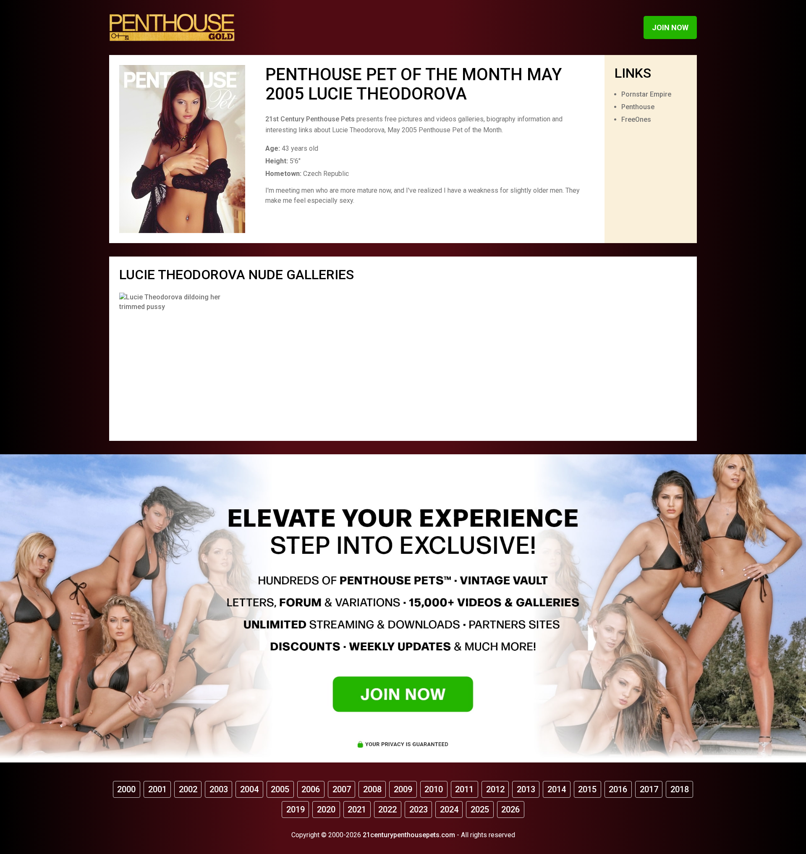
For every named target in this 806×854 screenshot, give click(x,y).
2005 (280, 789)
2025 (480, 809)
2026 (510, 809)
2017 (649, 789)
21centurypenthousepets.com (409, 835)
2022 (387, 809)
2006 (310, 789)
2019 (295, 809)
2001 (157, 789)
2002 (188, 789)
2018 (679, 789)
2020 (326, 809)
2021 (357, 809)
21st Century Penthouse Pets (310, 119)
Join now (670, 27)
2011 (464, 789)
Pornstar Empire (646, 94)
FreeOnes (636, 119)
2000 (126, 789)
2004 (249, 789)
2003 (218, 789)
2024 (449, 809)
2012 (495, 789)
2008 (372, 789)
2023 (418, 809)
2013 (526, 789)
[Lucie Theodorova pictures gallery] (170, 362)
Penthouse (637, 107)
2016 (618, 789)
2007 (341, 789)
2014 (556, 789)
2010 (433, 789)
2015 (587, 789)
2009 (403, 789)
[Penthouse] (172, 27)
